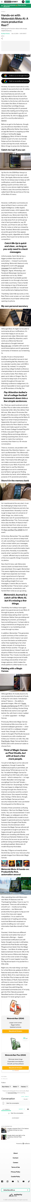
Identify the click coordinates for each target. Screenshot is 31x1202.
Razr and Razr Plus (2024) (13, 530)
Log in (22, 1096)
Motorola (5, 1078)
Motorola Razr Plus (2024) (15, 1055)
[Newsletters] (23, 1181)
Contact (15, 1158)
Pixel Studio (5, 741)
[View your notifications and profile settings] (28, 1109)
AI (1, 1078)
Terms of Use (15, 1167)
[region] (15, 1120)
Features (4, 1076)
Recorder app (6, 346)
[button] (15, 1)
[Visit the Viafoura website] (26, 1143)
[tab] (6, 1109)
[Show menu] (1, 1)
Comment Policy (12, 1093)
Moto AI (21, 116)
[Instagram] (7, 1181)
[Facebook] (2, 1181)
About (15, 1153)
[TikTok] (29, 1181)
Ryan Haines (6, 33)
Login (27, 2)
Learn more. (28, 9)
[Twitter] (18, 1181)
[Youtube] (13, 1181)
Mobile (3, 11)
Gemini (3, 121)
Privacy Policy (15, 1172)
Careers (15, 1162)
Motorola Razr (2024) (15, 1018)
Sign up (27, 1096)
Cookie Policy (15, 1176)
